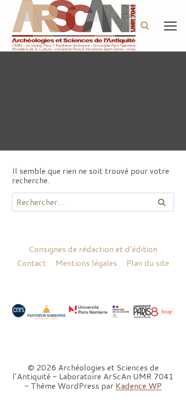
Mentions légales (86, 262)
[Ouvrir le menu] (171, 25)
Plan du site (147, 262)
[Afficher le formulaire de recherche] (145, 26)
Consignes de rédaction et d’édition (93, 249)
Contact (31, 262)
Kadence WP (139, 385)
